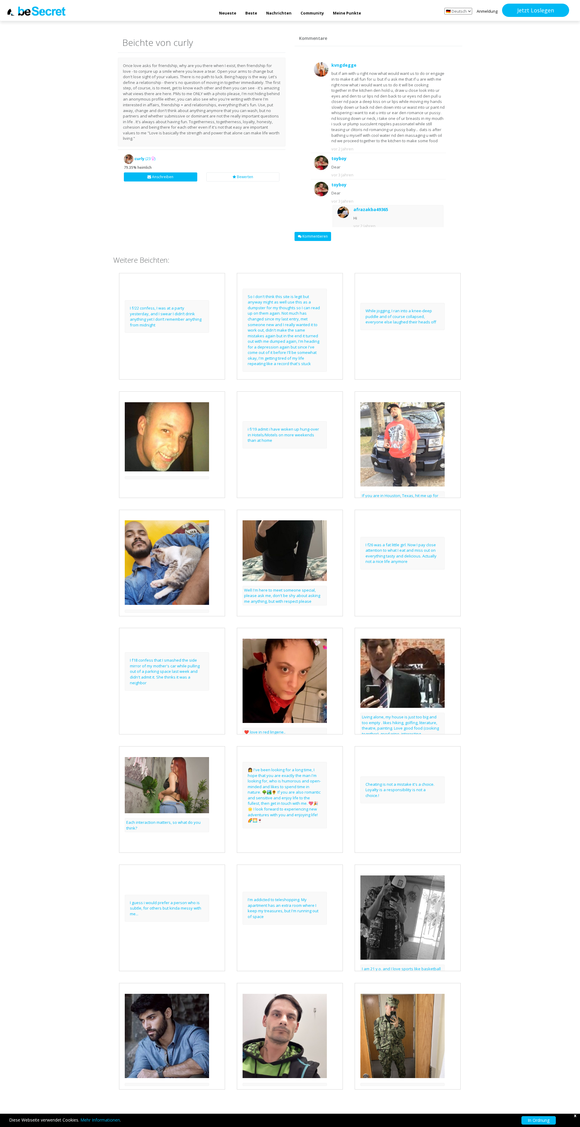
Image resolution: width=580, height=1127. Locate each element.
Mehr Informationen (100, 1120)
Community (312, 13)
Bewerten (244, 176)
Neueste (227, 13)
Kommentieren (314, 236)
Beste (251, 13)
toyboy (338, 158)
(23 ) (144, 158)
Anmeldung (487, 11)
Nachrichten (279, 13)
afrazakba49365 (370, 209)
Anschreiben (162, 176)
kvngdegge (343, 65)
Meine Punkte (347, 13)
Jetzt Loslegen (535, 10)
